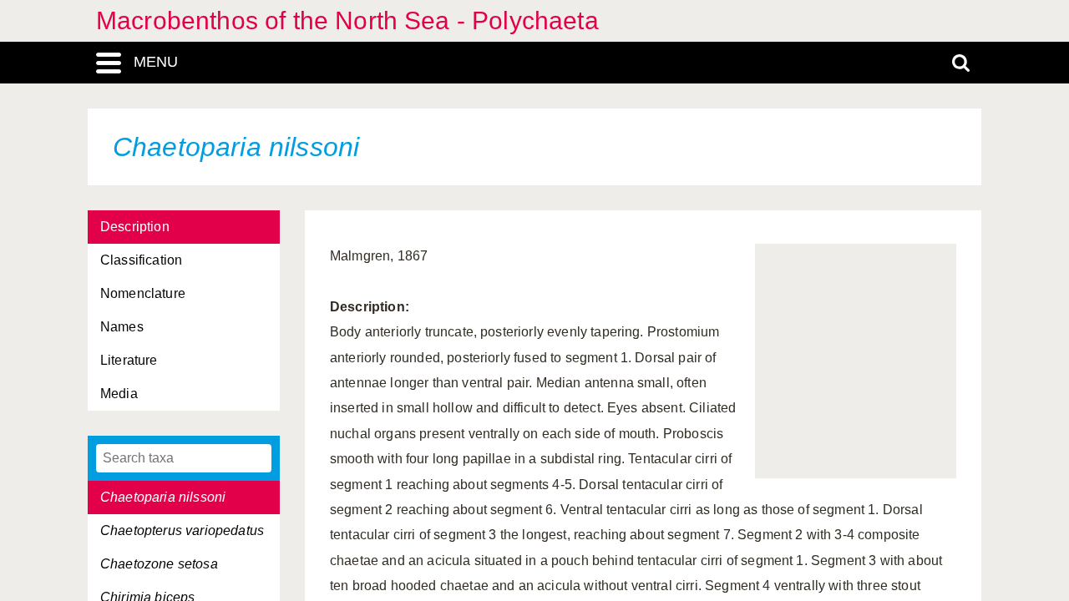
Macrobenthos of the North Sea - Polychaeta (347, 20)
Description (135, 227)
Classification (141, 260)
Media (119, 393)
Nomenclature (142, 293)
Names (122, 327)
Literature (129, 360)
